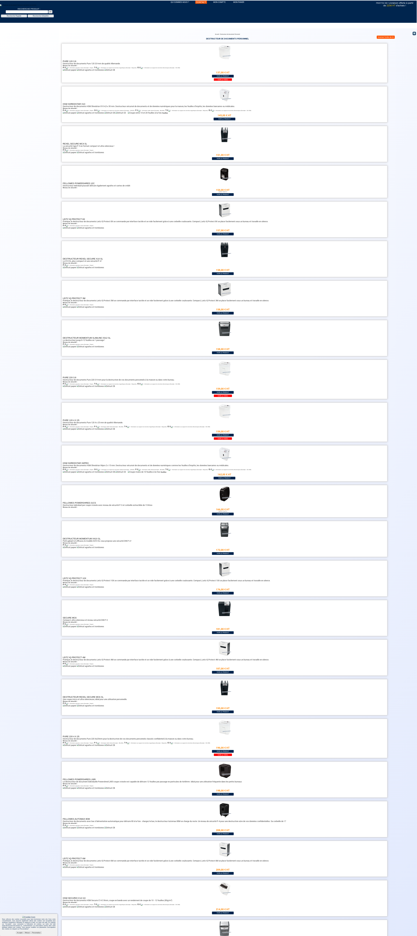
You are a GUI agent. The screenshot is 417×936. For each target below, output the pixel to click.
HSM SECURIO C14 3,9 (74, 898)
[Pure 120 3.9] (224, 59)
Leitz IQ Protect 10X (74, 578)
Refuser (27, 933)
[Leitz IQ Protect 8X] (224, 217)
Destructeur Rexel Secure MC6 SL (83, 697)
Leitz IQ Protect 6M (74, 858)
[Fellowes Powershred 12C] (224, 181)
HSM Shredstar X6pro (76, 463)
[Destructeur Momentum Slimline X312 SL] (224, 336)
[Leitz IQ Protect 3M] (224, 296)
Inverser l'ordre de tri (386, 37)
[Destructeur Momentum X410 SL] (224, 537)
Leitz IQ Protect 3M (74, 298)
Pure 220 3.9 (69, 377)
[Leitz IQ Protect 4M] (224, 655)
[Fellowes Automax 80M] (224, 817)
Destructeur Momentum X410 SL (82, 539)
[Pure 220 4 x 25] (224, 734)
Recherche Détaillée (41, 16)
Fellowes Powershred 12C (79, 183)
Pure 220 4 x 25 (71, 736)
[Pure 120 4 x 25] (224, 418)
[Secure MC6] (224, 616)
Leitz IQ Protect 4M (74, 657)
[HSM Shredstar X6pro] (224, 461)
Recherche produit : (29, 9)
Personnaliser (36, 933)
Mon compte (219, 2)
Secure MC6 (70, 618)
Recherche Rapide (14, 16)
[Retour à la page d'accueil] (208, 20)
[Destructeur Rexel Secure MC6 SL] (224, 695)
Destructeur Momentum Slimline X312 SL (87, 338)
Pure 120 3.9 (69, 61)
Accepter (20, 933)
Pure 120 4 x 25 (71, 420)
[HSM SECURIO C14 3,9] (224, 896)
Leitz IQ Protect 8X (74, 219)
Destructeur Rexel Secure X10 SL (83, 259)
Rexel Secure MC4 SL (75, 144)
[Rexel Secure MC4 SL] (224, 142)
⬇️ (414, 33)
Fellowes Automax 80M (76, 819)
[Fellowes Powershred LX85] (224, 777)
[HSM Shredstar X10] (224, 102)
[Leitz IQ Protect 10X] (224, 576)
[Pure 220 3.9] (224, 375)
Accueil (217, 34)
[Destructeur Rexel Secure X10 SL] (224, 257)
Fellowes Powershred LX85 (79, 779)
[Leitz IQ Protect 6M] (224, 856)
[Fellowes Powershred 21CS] (224, 501)
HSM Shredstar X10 (74, 104)
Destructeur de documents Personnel (230, 34)
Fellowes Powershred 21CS (79, 503)
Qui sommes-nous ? (180, 2)
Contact (201, 2)
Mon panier (238, 2)
